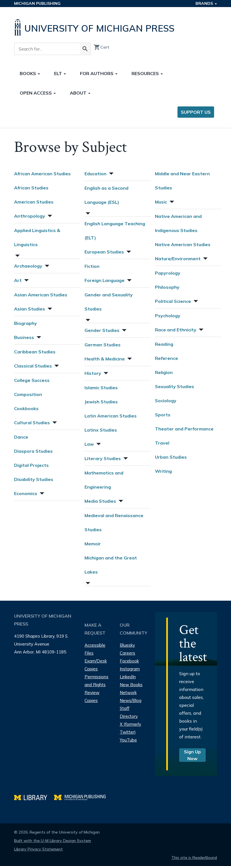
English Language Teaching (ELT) (115, 230)
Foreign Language (105, 280)
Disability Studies (33, 479)
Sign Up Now (192, 755)
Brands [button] (205, 3)
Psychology (167, 315)
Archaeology (28, 266)
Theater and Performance (184, 429)
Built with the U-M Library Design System (52, 840)
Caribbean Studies (34, 352)
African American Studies (42, 173)
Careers (127, 653)
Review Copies (92, 696)
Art (18, 280)
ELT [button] (58, 73)
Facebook (129, 661)
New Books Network (131, 688)
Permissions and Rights (96, 680)
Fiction (92, 266)
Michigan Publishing (37, 3)
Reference (166, 358)
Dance (21, 437)
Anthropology (29, 216)
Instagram (130, 669)
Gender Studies (102, 330)
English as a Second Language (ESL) (106, 195)
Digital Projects (31, 465)
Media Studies (100, 501)
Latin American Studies (111, 416)
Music (161, 202)
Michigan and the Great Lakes (111, 565)
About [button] (79, 93)
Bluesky (127, 645)
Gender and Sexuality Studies (109, 302)
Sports (162, 414)
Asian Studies (29, 309)
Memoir (93, 543)
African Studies (31, 188)
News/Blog (130, 700)
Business (24, 337)
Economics (25, 493)
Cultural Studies (32, 422)
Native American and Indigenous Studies (178, 223)
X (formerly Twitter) (130, 728)
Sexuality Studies (174, 386)
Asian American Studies (40, 295)
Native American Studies (182, 244)
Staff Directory (129, 712)
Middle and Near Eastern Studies (182, 181)
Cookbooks (26, 408)
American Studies (34, 202)
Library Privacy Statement (38, 849)
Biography (25, 323)
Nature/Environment (178, 258)
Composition (28, 394)
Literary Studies (103, 458)
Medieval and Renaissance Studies (114, 522)
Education (95, 173)
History (93, 373)
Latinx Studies (101, 430)
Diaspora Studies (33, 451)
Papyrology (167, 273)
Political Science (173, 301)
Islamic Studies (101, 387)
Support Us (196, 112)
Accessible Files (95, 649)
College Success (32, 380)
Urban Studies (171, 457)
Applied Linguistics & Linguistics (37, 237)
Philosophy (167, 287)
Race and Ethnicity (175, 330)
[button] (49, 215)
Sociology (165, 400)
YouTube (128, 740)
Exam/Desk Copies (96, 665)
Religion (164, 372)
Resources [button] (146, 73)
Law (89, 444)
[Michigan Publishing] (82, 796)
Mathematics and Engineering (104, 480)
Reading (164, 344)
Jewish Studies (101, 401)
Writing (163, 471)
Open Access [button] (36, 93)
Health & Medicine (105, 359)
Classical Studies (33, 366)
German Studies (103, 344)
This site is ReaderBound (194, 857)
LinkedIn (128, 676)
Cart (101, 47)
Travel (162, 443)
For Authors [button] (97, 73)
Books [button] (28, 73)
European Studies (104, 252)
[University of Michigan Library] (34, 796)
